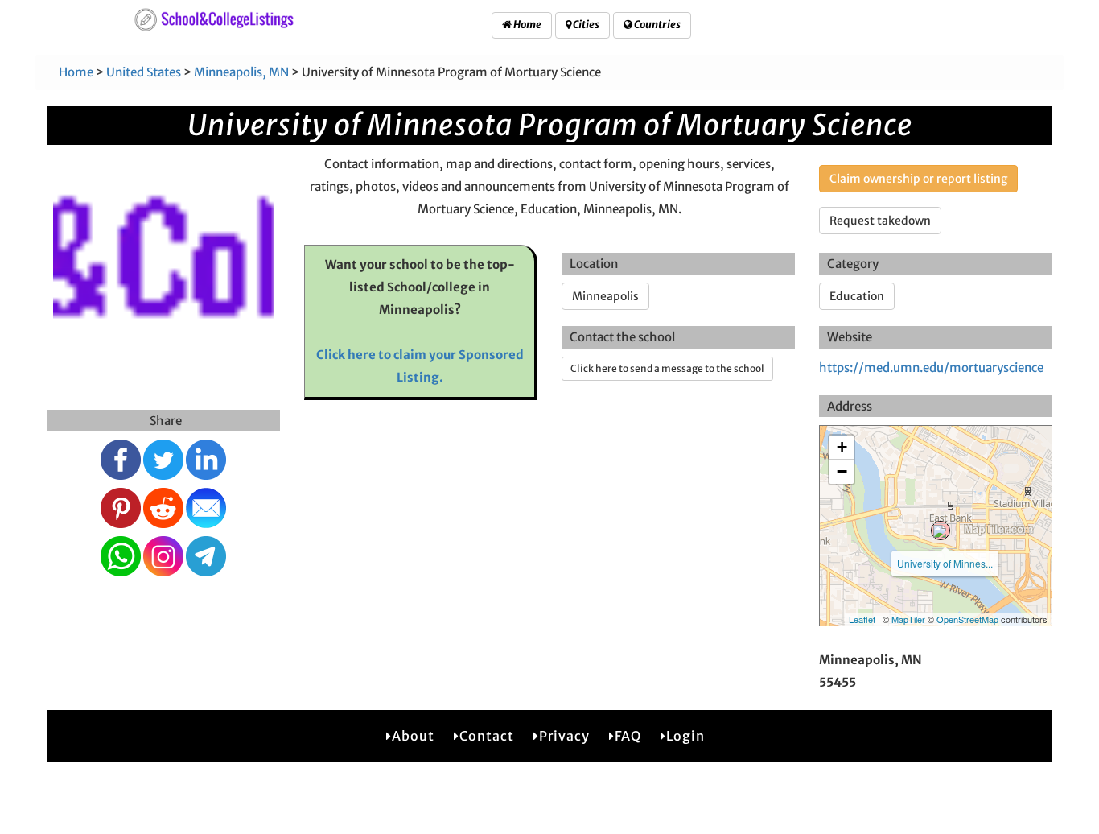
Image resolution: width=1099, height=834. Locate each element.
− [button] (842, 471)
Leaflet (862, 619)
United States (143, 72)
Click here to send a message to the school (667, 368)
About (413, 736)
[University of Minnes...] (940, 530)
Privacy (564, 736)
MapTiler (908, 619)
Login (685, 736)
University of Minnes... (945, 563)
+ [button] (842, 447)
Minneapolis (605, 296)
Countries (656, 24)
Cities (585, 24)
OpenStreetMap (967, 619)
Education (856, 296)
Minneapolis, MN (241, 72)
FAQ (628, 736)
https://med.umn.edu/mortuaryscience (931, 367)
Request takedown (880, 220)
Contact (486, 736)
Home (526, 24)
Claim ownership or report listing (918, 178)
